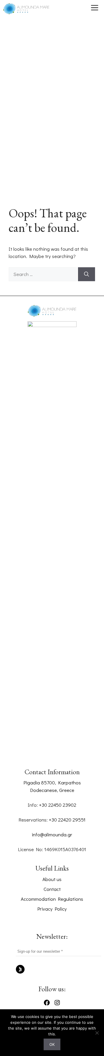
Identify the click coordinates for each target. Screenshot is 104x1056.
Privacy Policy (52, 908)
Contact (52, 889)
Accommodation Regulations (52, 899)
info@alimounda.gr (52, 834)
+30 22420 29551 (67, 819)
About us (52, 879)
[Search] (86, 274)
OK (52, 1044)
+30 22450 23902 (57, 805)
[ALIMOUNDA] (26, 8)
